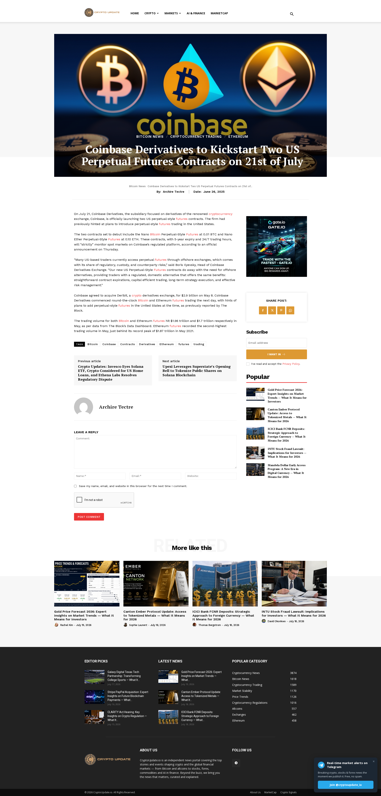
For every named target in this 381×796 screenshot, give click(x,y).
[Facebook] (263, 310)
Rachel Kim (66, 625)
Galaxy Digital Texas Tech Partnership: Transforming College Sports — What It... (124, 675)
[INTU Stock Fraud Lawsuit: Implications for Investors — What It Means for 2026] (255, 453)
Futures (192, 234)
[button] (291, 14)
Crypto (150, 13)
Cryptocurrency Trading (196, 136)
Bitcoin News (150, 136)
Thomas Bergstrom (209, 625)
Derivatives (147, 344)
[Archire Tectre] (83, 407)
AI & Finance (196, 13)
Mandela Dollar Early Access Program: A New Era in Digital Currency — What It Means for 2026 (287, 471)
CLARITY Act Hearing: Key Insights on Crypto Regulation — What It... (127, 716)
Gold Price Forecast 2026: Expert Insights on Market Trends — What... (201, 675)
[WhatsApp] (290, 310)
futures (182, 219)
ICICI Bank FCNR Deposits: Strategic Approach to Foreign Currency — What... (200, 716)
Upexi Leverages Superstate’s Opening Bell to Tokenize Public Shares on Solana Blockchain (197, 370)
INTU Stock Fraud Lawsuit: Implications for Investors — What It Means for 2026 (287, 452)
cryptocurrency (220, 214)
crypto (136, 295)
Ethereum (238, 136)
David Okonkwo (276, 621)
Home (135, 13)
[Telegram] (236, 763)
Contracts (127, 344)
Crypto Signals (288, 792)
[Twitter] (272, 310)
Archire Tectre (173, 191)
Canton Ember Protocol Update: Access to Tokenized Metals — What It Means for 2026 (287, 415)
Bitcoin (155, 234)
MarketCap (219, 13)
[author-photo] (56, 625)
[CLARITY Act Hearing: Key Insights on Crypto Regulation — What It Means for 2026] (94, 717)
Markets (171, 13)
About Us (255, 792)
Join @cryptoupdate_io (346, 785)
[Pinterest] (281, 310)
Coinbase (109, 344)
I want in (274, 354)
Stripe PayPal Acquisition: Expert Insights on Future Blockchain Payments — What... (128, 696)
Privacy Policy (290, 363)
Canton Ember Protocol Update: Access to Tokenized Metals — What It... (201, 696)
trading (198, 344)
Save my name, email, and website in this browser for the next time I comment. (133, 486)
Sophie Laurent (138, 625)
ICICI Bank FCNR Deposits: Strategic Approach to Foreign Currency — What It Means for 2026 (287, 434)
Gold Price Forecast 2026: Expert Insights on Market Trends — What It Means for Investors (287, 395)
